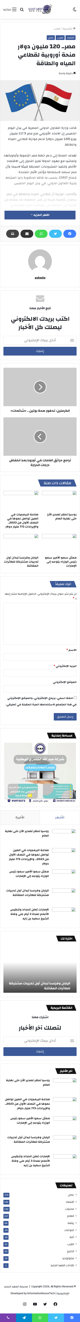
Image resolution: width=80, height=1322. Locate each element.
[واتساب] (41, 234)
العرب (57, 28)
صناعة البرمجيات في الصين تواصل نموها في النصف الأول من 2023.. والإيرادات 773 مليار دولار (21, 520)
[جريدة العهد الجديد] (40, 9)
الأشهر (60, 817)
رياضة (71, 1223)
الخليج (70, 1251)
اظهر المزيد (41, 215)
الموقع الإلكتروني (65, 682)
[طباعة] (12, 234)
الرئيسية (68, 28)
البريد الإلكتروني (65, 666)
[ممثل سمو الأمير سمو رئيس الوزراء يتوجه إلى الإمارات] (59, 544)
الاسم (71, 650)
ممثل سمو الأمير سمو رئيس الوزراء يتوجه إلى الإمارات (61, 562)
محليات (69, 1209)
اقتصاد (70, 37)
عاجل (51, 37)
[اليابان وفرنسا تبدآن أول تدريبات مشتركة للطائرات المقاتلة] (20, 544)
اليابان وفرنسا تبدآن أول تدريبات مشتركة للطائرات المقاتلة (21, 562)
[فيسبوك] (69, 234)
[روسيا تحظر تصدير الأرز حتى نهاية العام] (59, 500)
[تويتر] (55, 234)
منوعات (69, 1230)
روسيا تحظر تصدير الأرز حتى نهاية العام (62, 516)
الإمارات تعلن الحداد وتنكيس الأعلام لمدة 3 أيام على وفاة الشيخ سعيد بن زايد (29, 914)
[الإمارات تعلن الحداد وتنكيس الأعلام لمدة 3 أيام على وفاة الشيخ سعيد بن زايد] (64, 915)
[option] (40, 969)
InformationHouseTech (41, 1293)
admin (40, 277)
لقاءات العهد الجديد (62, 1265)
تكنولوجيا (68, 1258)
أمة (72, 1237)
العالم (70, 1216)
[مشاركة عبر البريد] (26, 234)
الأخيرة (20, 817)
